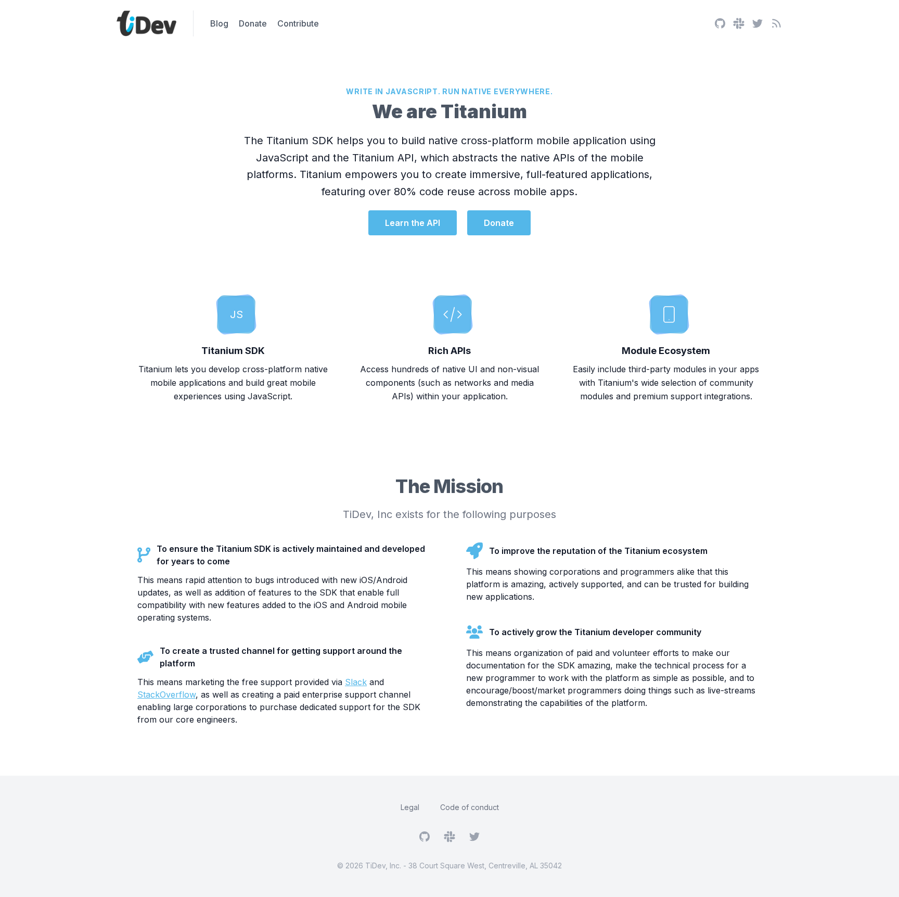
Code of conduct (469, 807)
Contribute (298, 23)
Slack (356, 682)
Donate (253, 23)
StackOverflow (166, 694)
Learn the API (412, 223)
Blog (219, 23)
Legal (410, 807)
